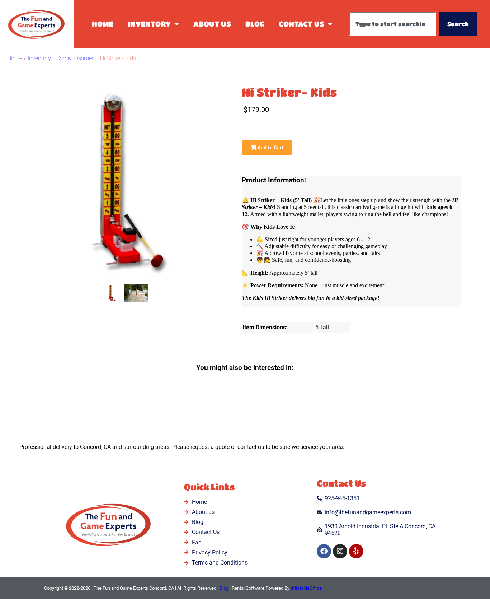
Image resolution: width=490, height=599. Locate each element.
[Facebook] (324, 551)
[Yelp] (356, 551)
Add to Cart (270, 147)
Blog (254, 24)
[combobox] (392, 24)
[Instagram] (340, 551)
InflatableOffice (306, 588)
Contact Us (301, 24)
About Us (212, 24)
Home (102, 24)
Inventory (149, 24)
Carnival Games (75, 58)
